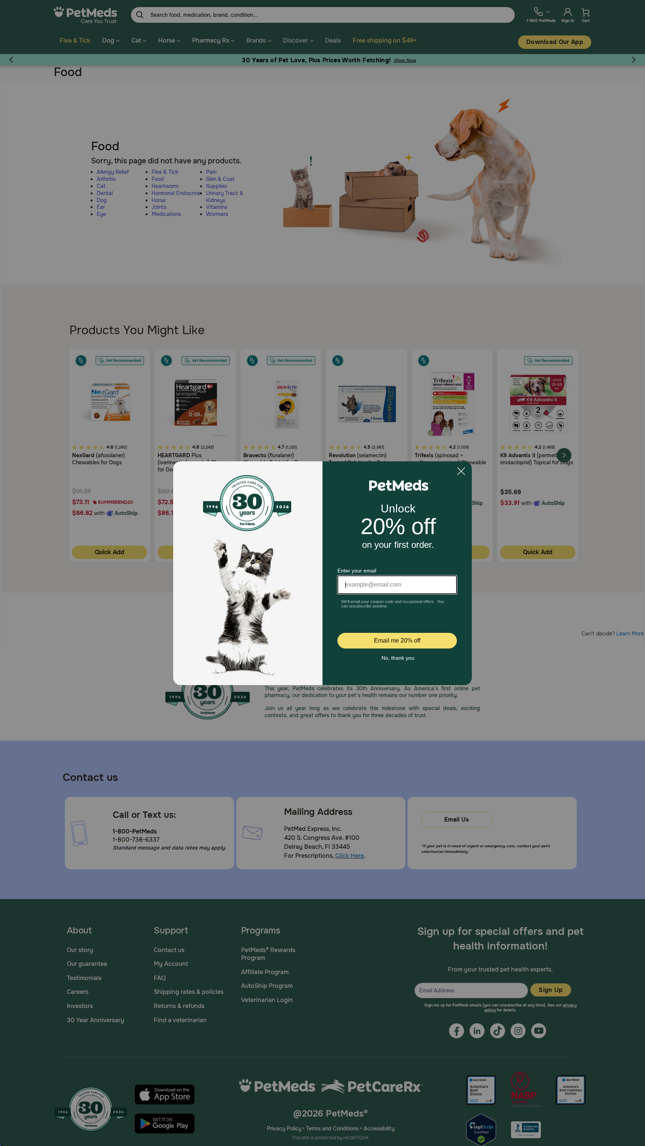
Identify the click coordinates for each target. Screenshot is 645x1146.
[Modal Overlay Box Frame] (322, 573)
